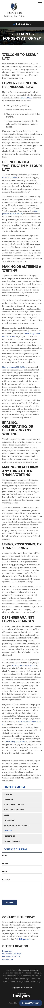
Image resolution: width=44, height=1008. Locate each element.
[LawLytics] (22, 995)
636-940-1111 (23, 24)
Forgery (8, 831)
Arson (6, 815)
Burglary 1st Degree (14, 804)
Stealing (8, 794)
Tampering (8, 799)
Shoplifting (9, 836)
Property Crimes (14, 786)
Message (6, 880)
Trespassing (9, 820)
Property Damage (12, 841)
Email (5, 872)
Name (5, 855)
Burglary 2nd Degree (14, 810)
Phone (5, 863)
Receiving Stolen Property (17, 825)
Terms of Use (13, 1003)
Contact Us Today (30, 1003)
